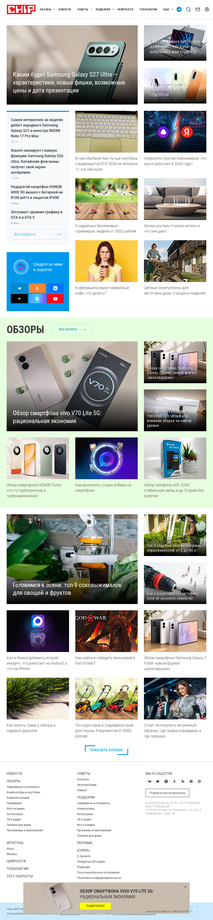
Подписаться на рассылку (168, 793)
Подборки (103, 9)
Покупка (83, 779)
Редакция (83, 867)
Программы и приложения (25, 830)
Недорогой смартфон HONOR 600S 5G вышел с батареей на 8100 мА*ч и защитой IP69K (37, 192)
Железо (12, 854)
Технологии (148, 9)
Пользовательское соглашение (98, 872)
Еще (166, 9)
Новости (64, 9)
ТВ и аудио (14, 819)
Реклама (84, 843)
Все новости (24, 234)
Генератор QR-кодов (91, 861)
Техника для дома (19, 824)
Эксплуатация (87, 784)
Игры (10, 848)
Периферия (14, 803)
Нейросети (125, 9)
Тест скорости (20, 876)
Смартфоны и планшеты (23, 787)
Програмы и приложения (94, 830)
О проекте (83, 856)
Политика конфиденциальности (99, 878)
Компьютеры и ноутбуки (23, 792)
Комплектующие (18, 797)
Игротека (15, 843)
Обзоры (45, 9)
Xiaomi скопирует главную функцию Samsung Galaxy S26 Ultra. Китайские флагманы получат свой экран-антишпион (37, 161)
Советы (82, 9)
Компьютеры (86, 808)
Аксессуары (15, 814)
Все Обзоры (68, 329)
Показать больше (106, 750)
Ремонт (82, 790)
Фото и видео (16, 808)
